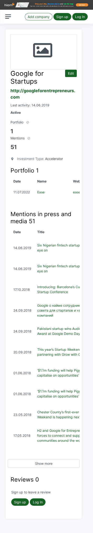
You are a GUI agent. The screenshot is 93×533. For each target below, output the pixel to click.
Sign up (62, 17)
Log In (80, 17)
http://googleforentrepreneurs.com (42, 94)
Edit (71, 73)
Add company (39, 17)
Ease (41, 192)
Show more (43, 463)
